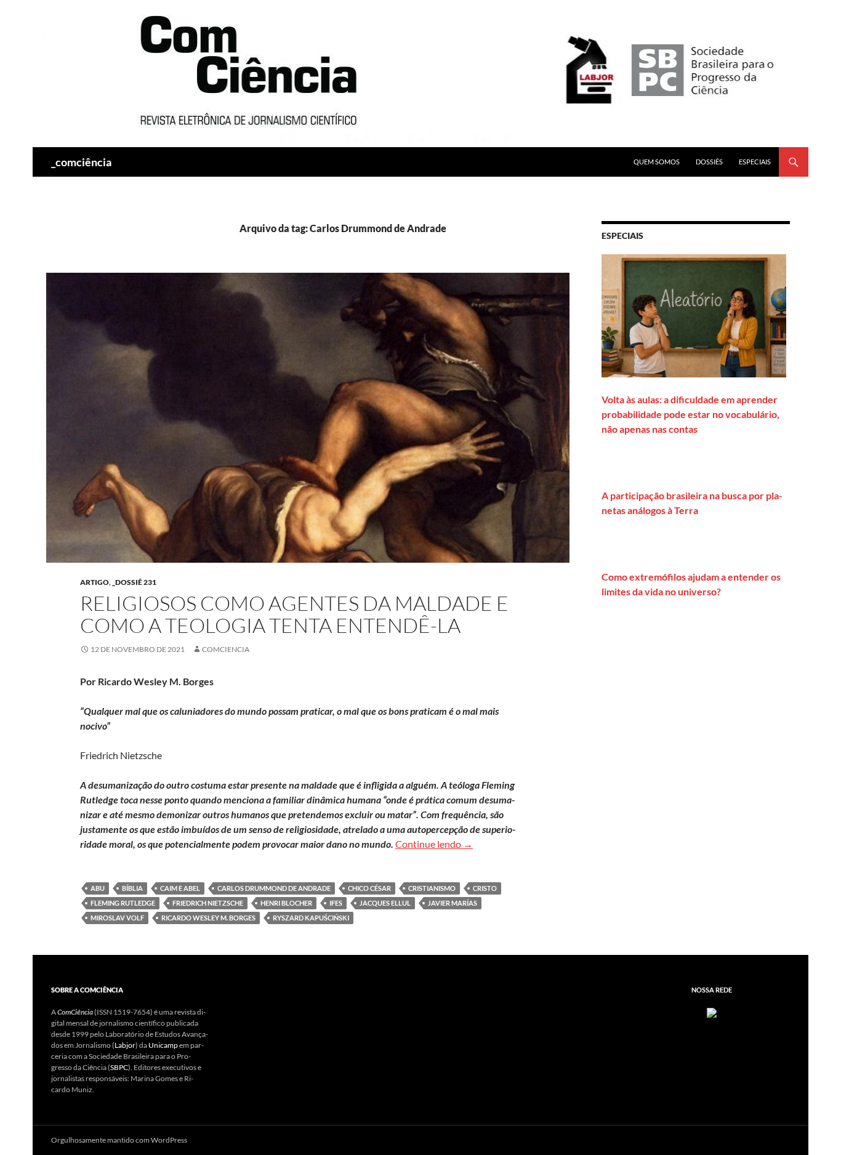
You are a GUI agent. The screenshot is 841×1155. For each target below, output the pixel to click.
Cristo (485, 888)
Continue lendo (434, 844)
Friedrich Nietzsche (207, 903)
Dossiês (709, 162)
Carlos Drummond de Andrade (274, 888)
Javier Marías (452, 903)
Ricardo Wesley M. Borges (208, 918)
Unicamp (163, 1045)
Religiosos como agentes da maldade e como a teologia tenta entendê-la (294, 614)
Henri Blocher (286, 903)
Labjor (125, 1045)
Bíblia (132, 888)
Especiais (755, 162)
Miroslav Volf (117, 918)
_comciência (81, 162)
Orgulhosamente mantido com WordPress (119, 1140)
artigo (94, 582)
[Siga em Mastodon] (712, 1011)
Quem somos (657, 162)
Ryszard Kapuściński (311, 918)
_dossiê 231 (134, 582)
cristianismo (432, 888)
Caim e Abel (180, 888)
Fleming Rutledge (123, 903)
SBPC (119, 1067)
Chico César (369, 888)
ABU (98, 888)
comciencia (225, 649)
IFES (335, 903)
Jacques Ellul (385, 903)
